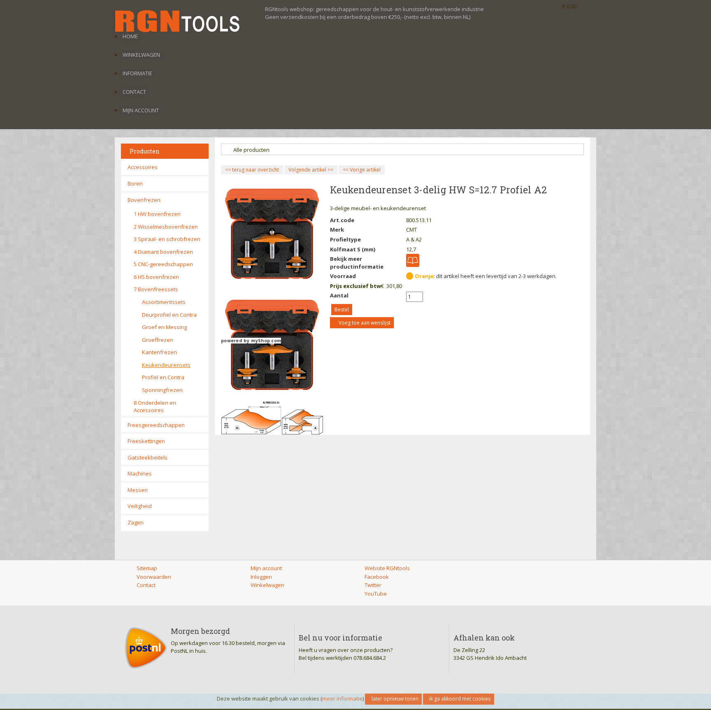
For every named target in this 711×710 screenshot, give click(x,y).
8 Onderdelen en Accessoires (155, 406)
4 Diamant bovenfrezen (163, 251)
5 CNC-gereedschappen (163, 264)
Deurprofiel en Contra (169, 314)
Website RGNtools (387, 568)
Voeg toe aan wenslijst (364, 322)
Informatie (137, 73)
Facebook (377, 576)
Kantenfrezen (159, 352)
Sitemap (147, 568)
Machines (140, 473)
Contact (134, 91)
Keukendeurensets (166, 365)
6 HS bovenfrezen (156, 277)
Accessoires (143, 167)
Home (130, 36)
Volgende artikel (307, 169)
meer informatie (342, 698)
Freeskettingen (146, 441)
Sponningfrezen (162, 390)
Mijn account (141, 110)
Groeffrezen (157, 339)
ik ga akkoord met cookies (459, 698)
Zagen (136, 522)
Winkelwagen (141, 54)
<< (346, 169)
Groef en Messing (164, 327)
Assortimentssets (164, 302)
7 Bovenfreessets (156, 289)
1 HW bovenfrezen (157, 214)
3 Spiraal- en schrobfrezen (167, 239)
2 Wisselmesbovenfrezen (166, 226)
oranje (424, 276)
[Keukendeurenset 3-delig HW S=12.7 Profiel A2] (272, 417)
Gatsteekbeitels (147, 457)
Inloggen (261, 576)
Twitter (373, 585)
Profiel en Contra (163, 377)
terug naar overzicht (252, 169)
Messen (138, 490)
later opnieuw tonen (395, 698)
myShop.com (266, 340)
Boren (135, 183)
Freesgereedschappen (156, 425)
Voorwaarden (154, 576)
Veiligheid (140, 506)
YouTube (376, 593)
